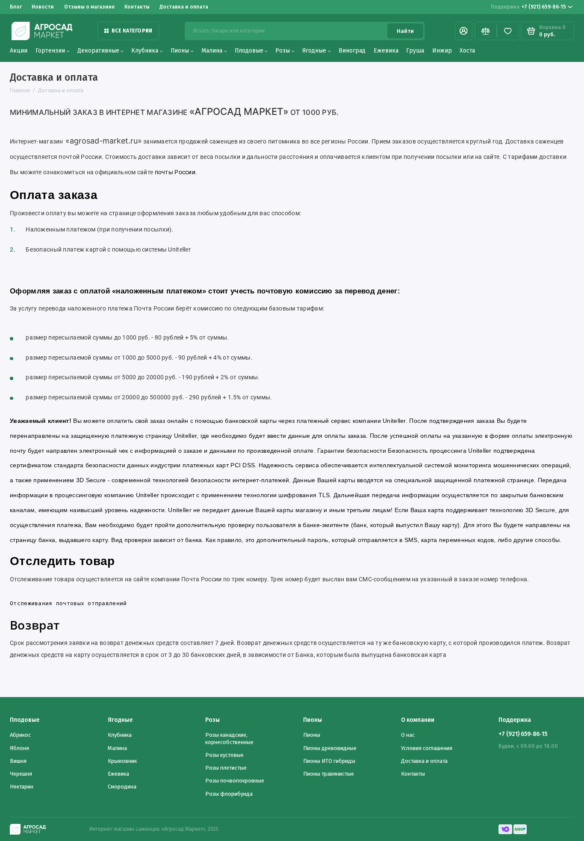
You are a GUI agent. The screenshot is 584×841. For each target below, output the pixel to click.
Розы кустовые (224, 755)
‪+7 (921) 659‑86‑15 (528, 7)
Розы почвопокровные (234, 780)
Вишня (18, 761)
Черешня (21, 774)
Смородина (122, 786)
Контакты (137, 7)
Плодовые (249, 50)
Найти (405, 31)
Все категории (132, 31)
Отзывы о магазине (89, 7)
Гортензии (50, 50)
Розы (282, 50)
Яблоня (19, 748)
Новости (43, 7)
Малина (211, 50)
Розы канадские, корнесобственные (229, 738)
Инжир (442, 50)
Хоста (467, 50)
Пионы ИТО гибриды (329, 761)
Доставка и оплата (183, 7)
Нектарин (21, 786)
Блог (16, 7)
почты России (175, 172)
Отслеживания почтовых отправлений (68, 603)
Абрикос (20, 735)
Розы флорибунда (229, 794)
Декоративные (98, 50)
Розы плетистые (226, 768)
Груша (415, 50)
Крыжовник (122, 761)
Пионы (180, 50)
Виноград (352, 50)
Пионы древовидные (330, 748)
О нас (408, 735)
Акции (18, 50)
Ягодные (314, 50)
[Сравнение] (485, 31)
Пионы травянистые (328, 774)
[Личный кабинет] (463, 31)
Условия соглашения (426, 748)
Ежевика (386, 50)
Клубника (144, 50)
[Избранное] (508, 31)
